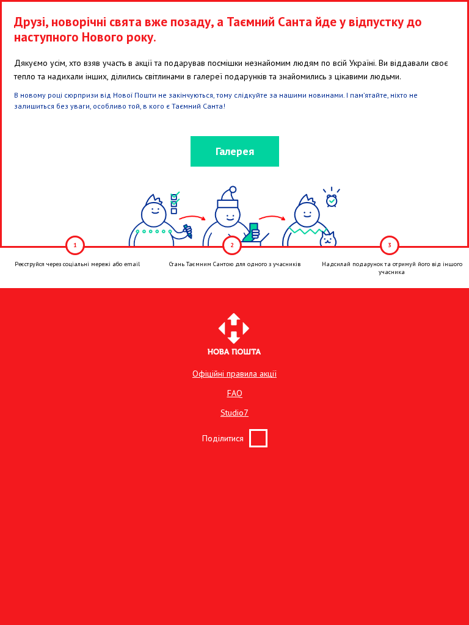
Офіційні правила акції (234, 373)
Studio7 (234, 412)
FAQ (234, 393)
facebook (258, 438)
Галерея (235, 151)
